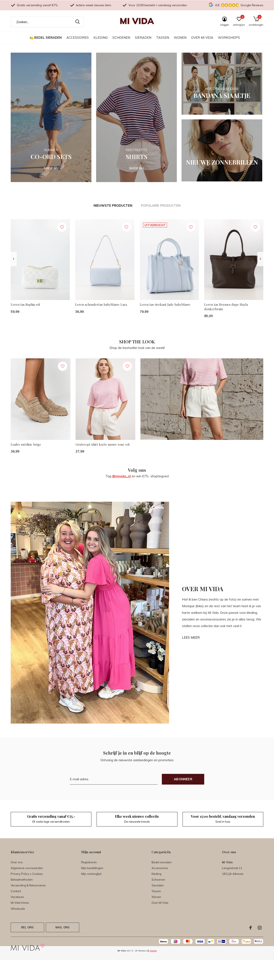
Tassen (162, 38)
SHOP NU (51, 168)
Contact (16, 891)
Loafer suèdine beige (26, 444)
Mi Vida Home (20, 902)
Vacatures (17, 897)
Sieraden (143, 38)
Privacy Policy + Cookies (27, 873)
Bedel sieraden (48, 38)
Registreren (89, 862)
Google (153, 950)
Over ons (17, 862)
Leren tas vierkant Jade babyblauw (165, 304)
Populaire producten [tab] (160, 205)
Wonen (180, 38)
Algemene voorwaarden (27, 868)
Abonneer (183, 779)
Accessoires (77, 38)
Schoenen (121, 38)
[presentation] (13, 259)
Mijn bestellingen (92, 868)
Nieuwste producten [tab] (113, 205)
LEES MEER (191, 637)
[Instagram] (260, 927)
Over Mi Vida (202, 38)
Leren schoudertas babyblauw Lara (101, 304)
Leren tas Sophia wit (25, 304)
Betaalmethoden (22, 879)
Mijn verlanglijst (91, 873)
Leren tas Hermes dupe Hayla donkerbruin (226, 306)
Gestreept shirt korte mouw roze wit (103, 444)
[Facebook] (250, 927)
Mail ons (62, 927)
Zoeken (77, 21)
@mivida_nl (121, 476)
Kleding (101, 38)
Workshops (229, 38)
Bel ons (27, 927)
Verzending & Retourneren (28, 885)
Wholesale (18, 908)
